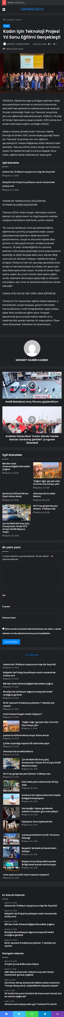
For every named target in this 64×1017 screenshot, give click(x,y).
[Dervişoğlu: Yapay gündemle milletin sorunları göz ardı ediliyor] (11, 812)
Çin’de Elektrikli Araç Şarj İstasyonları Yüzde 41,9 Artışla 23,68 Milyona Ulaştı (15, 527)
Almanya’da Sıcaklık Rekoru (44, 495)
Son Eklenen (32, 654)
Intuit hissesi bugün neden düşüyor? (22, 714)
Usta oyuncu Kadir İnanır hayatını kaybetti (26, 874)
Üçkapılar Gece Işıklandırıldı (37, 821)
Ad (4, 595)
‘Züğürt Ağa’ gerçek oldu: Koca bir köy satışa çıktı (46, 482)
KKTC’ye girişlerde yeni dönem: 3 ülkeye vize (45, 507)
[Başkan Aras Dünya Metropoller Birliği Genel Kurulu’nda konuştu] (11, 865)
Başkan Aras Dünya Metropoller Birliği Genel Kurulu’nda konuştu (39, 863)
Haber (18, 19)
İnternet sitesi (9, 617)
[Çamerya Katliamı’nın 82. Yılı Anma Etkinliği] (11, 839)
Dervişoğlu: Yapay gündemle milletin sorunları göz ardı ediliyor (40, 810)
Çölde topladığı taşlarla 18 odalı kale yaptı (26, 743)
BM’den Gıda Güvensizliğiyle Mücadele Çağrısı (29, 2)
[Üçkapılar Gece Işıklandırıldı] (11, 825)
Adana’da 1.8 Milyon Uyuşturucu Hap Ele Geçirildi (28, 171)
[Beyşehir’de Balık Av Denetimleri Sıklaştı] (11, 852)
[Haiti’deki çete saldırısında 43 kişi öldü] (11, 786)
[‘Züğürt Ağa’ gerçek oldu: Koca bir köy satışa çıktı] (47, 470)
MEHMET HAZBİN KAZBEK (18, 44)
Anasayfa (9, 19)
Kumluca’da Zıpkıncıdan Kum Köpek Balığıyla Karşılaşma (41, 797)
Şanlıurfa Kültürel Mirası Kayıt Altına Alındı (15, 495)
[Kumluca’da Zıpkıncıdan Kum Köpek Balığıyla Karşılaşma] (11, 799)
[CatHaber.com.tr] (32, 9)
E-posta (6, 606)
